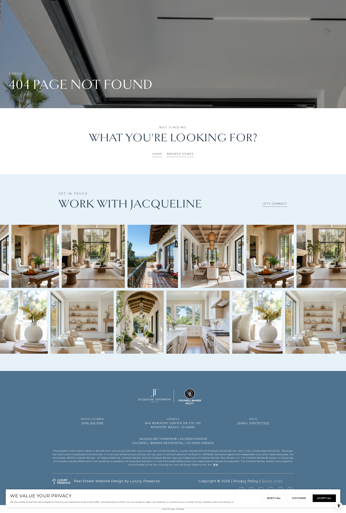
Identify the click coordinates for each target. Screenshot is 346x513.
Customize (299, 498)
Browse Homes (180, 154)
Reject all (274, 498)
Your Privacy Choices (173, 509)
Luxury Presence (145, 481)
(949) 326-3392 (92, 423)
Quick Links (272, 481)
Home (157, 154)
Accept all (324, 498)
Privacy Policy (245, 481)
